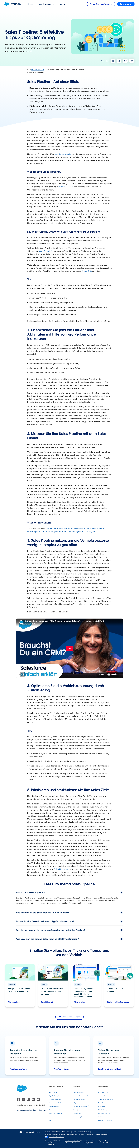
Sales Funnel (44, 251)
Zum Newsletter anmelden (109, 1069)
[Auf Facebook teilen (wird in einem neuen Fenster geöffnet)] (125, 61)
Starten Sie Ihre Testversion (118, 1002)
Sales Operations (61, 869)
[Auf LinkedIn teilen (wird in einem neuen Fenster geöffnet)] (113, 61)
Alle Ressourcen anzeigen (69, 1017)
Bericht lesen (46, 1002)
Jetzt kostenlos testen (18, 1069)
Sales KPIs (87, 271)
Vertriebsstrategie (63, 154)
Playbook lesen (14, 1002)
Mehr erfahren (80, 1002)
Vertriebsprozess (65, 186)
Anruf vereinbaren (61, 1069)
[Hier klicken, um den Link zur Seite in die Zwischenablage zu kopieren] (131, 61)
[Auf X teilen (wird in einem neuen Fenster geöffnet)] (119, 61)
